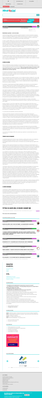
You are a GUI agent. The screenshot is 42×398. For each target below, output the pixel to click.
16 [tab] (31, 363)
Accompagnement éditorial (13, 330)
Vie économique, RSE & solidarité (8, 380)
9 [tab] (21, 363)
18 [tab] (34, 363)
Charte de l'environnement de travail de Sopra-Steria (16, 291)
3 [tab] (11, 363)
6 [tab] (16, 363)
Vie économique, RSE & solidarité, (13, 277)
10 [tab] (22, 363)
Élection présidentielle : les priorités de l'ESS (17, 317)
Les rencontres (5, 385)
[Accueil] (9, 10)
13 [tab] (27, 363)
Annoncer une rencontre (12, 320)
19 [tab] (36, 363)
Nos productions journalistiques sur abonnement (16, 328)
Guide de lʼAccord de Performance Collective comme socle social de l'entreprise (21, 296)
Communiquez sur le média (13, 331)
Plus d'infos (17, 397)
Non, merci (27, 394)
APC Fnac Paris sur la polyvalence (13, 297)
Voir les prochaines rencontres (13, 319)
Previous (7, 359)
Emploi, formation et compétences (8, 243)
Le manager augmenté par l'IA (14, 316)
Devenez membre (30, 20)
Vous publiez (31, 1)
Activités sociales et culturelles (7, 372)
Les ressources (5, 386)
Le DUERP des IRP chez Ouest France (14, 288)
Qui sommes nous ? (19, 1)
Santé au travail (22, 251)
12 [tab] (25, 363)
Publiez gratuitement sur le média (14, 327)
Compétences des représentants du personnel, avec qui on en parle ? (20, 285)
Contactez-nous (20, 3)
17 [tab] (33, 363)
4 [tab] (13, 363)
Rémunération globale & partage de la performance (11, 378)
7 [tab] (18, 363)
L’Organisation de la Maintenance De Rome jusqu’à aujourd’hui (19, 289)
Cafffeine (26, 390)
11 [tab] (24, 363)
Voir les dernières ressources (13, 305)
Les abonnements (5, 384)
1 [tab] (8, 363)
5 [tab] (14, 363)
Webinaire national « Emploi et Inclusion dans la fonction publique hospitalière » (23, 313)
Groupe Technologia (32, 251)
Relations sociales (25, 243)
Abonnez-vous (6, 6)
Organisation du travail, (11, 276)
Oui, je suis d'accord (28, 392)
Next (38, 359)
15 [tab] (30, 363)
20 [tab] (38, 363)
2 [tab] (10, 363)
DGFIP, (7, 270)
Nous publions (8, 3)
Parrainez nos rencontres (12, 329)
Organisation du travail (17, 243)
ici (30, 208)
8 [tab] (19, 363)
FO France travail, (9, 268)
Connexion (12, 6)
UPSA (7, 271)
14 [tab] (28, 363)
